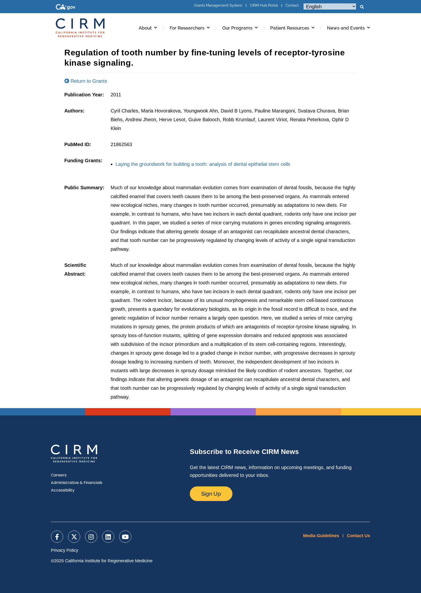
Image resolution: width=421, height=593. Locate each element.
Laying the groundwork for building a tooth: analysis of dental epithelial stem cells (202, 164)
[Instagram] (91, 537)
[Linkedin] (108, 537)
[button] (361, 7)
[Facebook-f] (57, 537)
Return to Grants (88, 81)
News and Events (346, 27)
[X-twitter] (74, 537)
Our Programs (237, 27)
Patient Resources (289, 27)
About (145, 27)
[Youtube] (125, 537)
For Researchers (187, 27)
